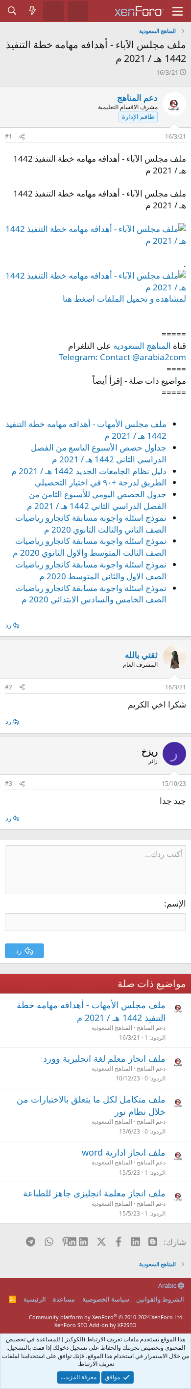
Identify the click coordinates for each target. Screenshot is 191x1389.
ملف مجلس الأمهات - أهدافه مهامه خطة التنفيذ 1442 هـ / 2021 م (91, 1011)
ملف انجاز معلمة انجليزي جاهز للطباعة (94, 1193)
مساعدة (64, 1299)
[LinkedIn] (83, 1241)
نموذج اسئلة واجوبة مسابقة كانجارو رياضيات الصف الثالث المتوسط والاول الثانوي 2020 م (90, 546)
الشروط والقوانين (160, 1299)
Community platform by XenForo (106, 1317)
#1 (8, 136)
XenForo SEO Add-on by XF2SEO (95, 1325)
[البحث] (12, 11)
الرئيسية (35, 1299)
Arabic (168, 1285)
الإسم (176, 903)
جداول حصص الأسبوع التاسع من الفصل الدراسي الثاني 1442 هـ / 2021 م (99, 453)
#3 (8, 783)
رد (8, 625)
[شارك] (22, 136)
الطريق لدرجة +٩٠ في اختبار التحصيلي (101, 482)
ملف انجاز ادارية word (124, 1152)
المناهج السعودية (142, 345)
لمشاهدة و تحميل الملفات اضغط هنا (124, 298)
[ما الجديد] (33, 11)
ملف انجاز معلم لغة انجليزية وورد (104, 1058)
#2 (8, 687)
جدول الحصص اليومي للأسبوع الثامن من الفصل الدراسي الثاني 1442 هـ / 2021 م (97, 499)
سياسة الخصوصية (105, 1299)
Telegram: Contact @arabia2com (122, 357)
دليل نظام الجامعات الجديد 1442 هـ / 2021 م (89, 471)
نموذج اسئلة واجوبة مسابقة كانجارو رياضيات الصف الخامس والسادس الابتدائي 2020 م (91, 593)
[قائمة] (177, 11)
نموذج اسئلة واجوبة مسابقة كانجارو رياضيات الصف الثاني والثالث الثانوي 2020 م (91, 523)
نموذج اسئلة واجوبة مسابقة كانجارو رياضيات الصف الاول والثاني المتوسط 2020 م (91, 570)
